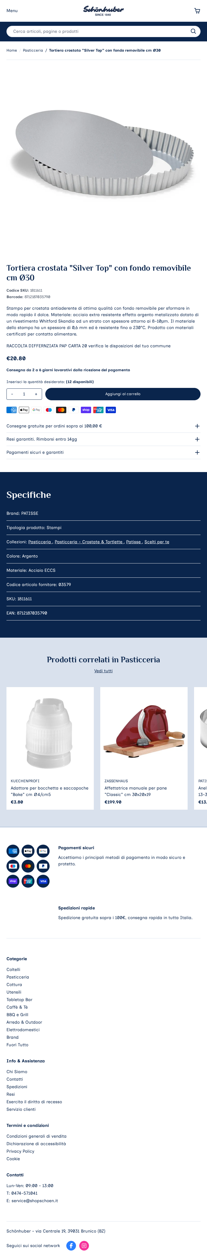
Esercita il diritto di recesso (34, 1101)
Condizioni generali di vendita (36, 1136)
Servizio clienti (21, 1109)
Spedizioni (16, 1086)
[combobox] (103, 31)
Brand (12, 1037)
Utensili (13, 992)
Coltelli (13, 969)
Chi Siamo (16, 1071)
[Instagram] (84, 1246)
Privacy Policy (20, 1151)
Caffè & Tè (17, 1007)
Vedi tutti (103, 670)
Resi (10, 1094)
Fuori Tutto (17, 1044)
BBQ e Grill (17, 1014)
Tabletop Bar (19, 999)
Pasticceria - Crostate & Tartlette (89, 541)
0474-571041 (24, 1193)
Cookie (13, 1158)
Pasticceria (40, 541)
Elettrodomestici (23, 1029)
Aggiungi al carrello (122, 394)
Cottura (14, 984)
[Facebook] (71, 1246)
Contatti (14, 1079)
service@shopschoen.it (35, 1200)
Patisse (134, 541)
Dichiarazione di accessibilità (36, 1143)
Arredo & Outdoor (24, 1022)
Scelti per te (156, 541)
